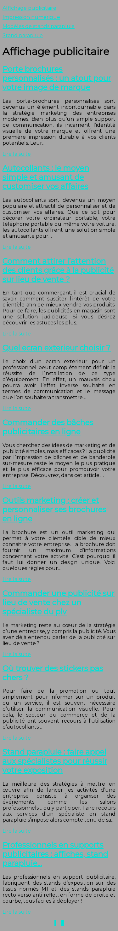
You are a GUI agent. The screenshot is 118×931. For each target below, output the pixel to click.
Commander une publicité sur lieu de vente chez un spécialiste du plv (59, 602)
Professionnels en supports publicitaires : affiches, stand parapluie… (55, 854)
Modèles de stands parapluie (39, 26)
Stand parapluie (23, 35)
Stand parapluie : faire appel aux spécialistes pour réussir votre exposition (55, 761)
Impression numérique (31, 17)
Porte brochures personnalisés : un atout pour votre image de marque (57, 78)
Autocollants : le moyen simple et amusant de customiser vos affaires (46, 177)
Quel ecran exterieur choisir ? (57, 347)
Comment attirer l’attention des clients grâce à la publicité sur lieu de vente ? (58, 270)
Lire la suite (17, 154)
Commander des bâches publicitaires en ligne (48, 427)
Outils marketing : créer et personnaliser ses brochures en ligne (54, 509)
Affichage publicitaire (29, 8)
